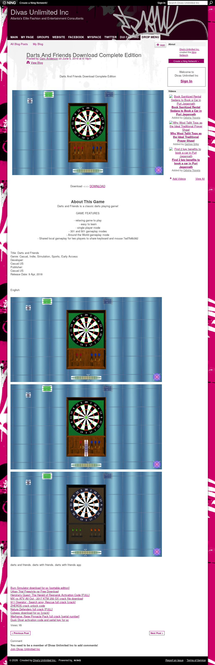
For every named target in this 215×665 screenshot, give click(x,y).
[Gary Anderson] (17, 63)
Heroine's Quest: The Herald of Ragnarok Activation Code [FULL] (50, 595)
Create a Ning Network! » (186, 61)
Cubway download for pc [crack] (29, 613)
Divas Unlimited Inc (39, 12)
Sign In (161, 2)
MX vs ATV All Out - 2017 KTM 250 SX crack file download (46, 598)
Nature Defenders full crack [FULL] (31, 609)
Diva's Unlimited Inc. (189, 49)
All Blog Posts (19, 44)
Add (162, 45)
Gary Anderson (49, 58)
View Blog (37, 63)
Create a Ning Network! (33, 2)
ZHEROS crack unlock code (27, 606)
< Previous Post (20, 633)
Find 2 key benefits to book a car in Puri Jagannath (186, 163)
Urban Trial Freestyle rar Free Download (34, 591)
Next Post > (157, 633)
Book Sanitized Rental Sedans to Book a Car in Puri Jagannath (186, 110)
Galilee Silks (192, 144)
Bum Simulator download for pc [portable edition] (39, 588)
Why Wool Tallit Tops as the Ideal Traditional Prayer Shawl (186, 136)
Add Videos (179, 178)
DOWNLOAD (97, 186)
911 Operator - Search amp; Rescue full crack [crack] (43, 602)
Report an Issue (174, 660)
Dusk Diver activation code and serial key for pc (39, 620)
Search (211, 3)
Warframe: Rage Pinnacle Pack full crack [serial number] (44, 616)
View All (200, 178)
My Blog (38, 44)
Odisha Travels (191, 117)
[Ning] (9, 3)
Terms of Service (196, 660)
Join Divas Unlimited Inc (25, 649)
